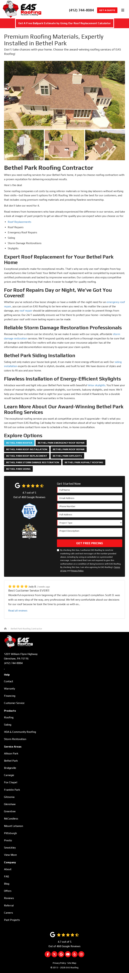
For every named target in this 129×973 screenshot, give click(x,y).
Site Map (71, 963)
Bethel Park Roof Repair (68, 449)
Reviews (9, 898)
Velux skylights (96, 385)
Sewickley (10, 847)
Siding (7, 724)
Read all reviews (17, 610)
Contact (8, 681)
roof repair (25, 310)
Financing (9, 695)
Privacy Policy (77, 571)
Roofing (8, 717)
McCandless (11, 818)
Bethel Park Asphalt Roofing (84, 462)
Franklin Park (12, 789)
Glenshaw (10, 804)
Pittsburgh (10, 833)
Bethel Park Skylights (67, 455)
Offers (7, 890)
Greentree (10, 811)
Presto (8, 840)
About (7, 869)
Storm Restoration (15, 739)
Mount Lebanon (13, 826)
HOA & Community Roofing (20, 731)
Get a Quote (107, 10)
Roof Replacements (19, 221)
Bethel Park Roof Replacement (26, 455)
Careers (8, 912)
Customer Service (14, 703)
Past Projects (12, 919)
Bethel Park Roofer (19, 442)
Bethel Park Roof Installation (26, 449)
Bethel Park (11, 760)
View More (10, 854)
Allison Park (11, 753)
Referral (9, 905)
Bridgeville (10, 768)
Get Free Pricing (89, 543)
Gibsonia (9, 797)
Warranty (9, 688)
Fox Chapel (10, 782)
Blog (6, 883)
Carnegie (9, 775)
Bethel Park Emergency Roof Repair (61, 442)
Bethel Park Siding (18, 469)
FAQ (6, 876)
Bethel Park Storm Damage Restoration (32, 462)
